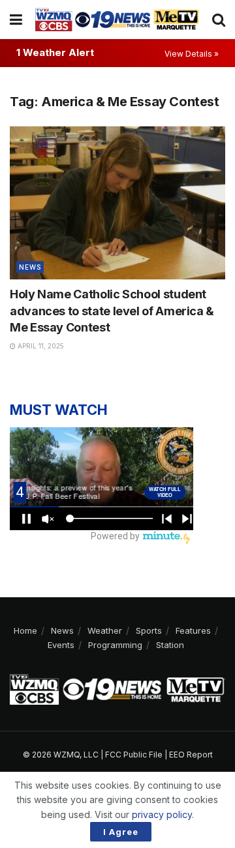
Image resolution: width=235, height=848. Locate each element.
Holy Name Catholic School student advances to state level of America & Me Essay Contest (112, 310)
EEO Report (191, 754)
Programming (115, 645)
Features (193, 630)
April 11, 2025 (40, 346)
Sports (149, 630)
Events (61, 645)
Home (25, 630)
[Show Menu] (16, 19)
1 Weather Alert (55, 52)
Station (170, 645)
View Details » (191, 54)
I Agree (120, 832)
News (30, 267)
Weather (104, 630)
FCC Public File (134, 754)
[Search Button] (218, 19)
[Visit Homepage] (117, 19)
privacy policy (162, 814)
